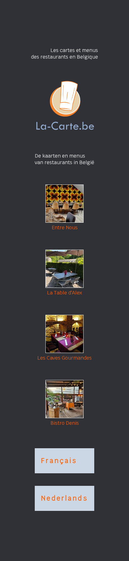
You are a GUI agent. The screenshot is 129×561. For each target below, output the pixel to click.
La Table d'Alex (64, 292)
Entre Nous (65, 227)
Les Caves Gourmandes (64, 358)
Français (59, 460)
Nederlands (64, 498)
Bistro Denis (64, 423)
